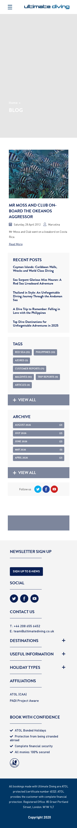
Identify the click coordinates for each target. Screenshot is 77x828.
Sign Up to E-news (26, 571)
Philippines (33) (45, 352)
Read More (16, 244)
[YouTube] (54, 489)
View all (27, 400)
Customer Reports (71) (29, 368)
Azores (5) (21, 360)
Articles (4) (22, 385)
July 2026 (38, 433)
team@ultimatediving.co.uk (34, 631)
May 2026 (38, 450)
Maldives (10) (23, 377)
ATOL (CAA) (18, 694)
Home (13, 103)
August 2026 (38, 425)
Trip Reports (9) (48, 377)
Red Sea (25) (22, 352)
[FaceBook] (45, 489)
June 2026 (38, 441)
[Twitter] (37, 489)
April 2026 (38, 458)
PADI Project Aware (24, 700)
